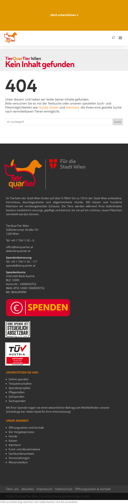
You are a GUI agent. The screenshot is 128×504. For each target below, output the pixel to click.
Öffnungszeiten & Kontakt (93, 489)
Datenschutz (63, 489)
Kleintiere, (73, 107)
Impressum (44, 489)
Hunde (43, 107)
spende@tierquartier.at (21, 265)
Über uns (12, 489)
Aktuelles (27, 489)
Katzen (54, 107)
